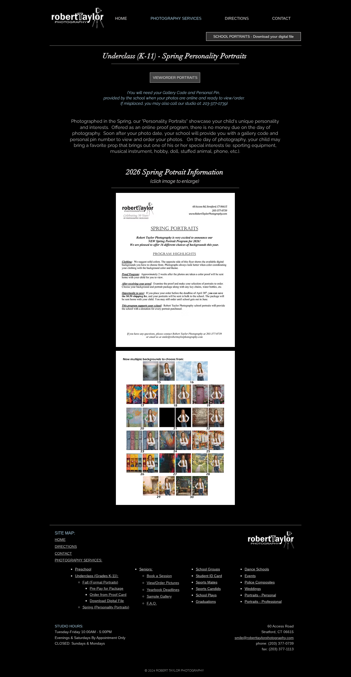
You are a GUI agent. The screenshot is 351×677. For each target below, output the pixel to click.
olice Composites (261, 582)
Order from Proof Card (108, 595)
